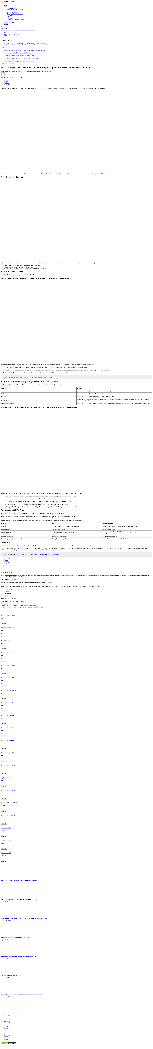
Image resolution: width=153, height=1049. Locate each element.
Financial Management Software (15, 9)
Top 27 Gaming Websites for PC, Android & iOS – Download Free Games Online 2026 (24, 918)
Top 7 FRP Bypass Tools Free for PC (11, 975)
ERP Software (10, 15)
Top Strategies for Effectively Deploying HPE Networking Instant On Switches (22, 994)
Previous (19, 605)
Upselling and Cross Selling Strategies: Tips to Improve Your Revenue (21, 58)
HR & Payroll (10, 11)
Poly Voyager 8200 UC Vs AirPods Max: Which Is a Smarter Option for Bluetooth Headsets (26, 44)
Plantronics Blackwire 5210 (8, 815)
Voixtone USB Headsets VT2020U (9, 803)
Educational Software (12, 12)
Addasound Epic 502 (6, 853)
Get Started (4, 28)
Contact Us (6, 1031)
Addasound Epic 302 (6, 840)
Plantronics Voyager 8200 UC (8, 715)
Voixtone (3, 805)
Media (5, 1029)
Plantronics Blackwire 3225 (8, 790)
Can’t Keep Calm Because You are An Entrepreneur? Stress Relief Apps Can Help (24, 50)
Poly (2, 618)
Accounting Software (12, 8)
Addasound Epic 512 (6, 828)
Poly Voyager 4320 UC (7, 640)
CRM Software (11, 16)
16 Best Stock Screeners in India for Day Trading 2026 (15, 937)
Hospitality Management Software (15, 19)
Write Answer (7, 593)
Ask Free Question (18, 30)
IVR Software (10, 18)
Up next (22, 607)
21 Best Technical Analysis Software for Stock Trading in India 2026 (19, 899)
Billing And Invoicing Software (15, 14)
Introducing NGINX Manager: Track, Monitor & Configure (19, 61)
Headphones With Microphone (11, 34)
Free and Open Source (9, 22)
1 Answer (6, 591)
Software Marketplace (29, 30)
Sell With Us (7, 1022)
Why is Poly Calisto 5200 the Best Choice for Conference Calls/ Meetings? (33, 377)
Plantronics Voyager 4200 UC (8, 740)
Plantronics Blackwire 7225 (8, 727)
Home (5, 5)
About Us (6, 1026)
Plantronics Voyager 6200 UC (8, 752)
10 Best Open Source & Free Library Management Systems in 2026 (19, 880)
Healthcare (9, 21)
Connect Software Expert (7, 30)
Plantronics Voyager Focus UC (8, 690)
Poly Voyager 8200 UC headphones (10, 513)
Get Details (3, 623)
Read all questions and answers (8, 596)
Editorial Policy (8, 1021)
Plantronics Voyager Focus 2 (8, 627)
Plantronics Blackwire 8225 (8, 702)
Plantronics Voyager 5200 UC (8, 677)
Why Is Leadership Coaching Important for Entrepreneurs (18, 53)
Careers (6, 1028)
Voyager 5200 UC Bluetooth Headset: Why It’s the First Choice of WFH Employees (36, 554)
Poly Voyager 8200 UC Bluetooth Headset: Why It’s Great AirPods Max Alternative (24, 43)
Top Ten (6, 24)
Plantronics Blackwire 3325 (8, 615)
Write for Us (7, 1024)
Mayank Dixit (4, 77)
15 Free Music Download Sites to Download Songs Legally (19, 55)
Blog (5, 35)
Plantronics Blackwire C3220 (8, 652)
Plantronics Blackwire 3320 (8, 765)
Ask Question (4, 604)
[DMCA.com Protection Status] (9, 1044)
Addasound (3, 830)
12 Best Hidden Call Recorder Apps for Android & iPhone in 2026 (18, 956)
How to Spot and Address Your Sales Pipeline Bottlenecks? (16, 1013)
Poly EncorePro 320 (6, 778)
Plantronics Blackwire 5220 (8, 665)
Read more (20, 576)
